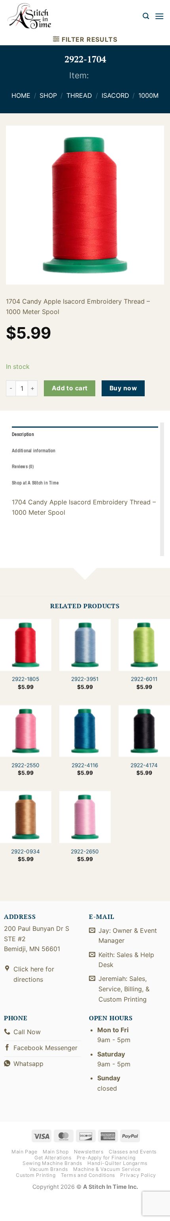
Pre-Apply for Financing (106, 1158)
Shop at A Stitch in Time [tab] (35, 483)
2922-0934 (25, 851)
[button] (146, 16)
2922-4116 (85, 765)
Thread (79, 95)
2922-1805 (25, 679)
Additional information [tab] (34, 450)
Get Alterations (52, 1158)
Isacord (115, 95)
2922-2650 (85, 851)
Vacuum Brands (48, 1169)
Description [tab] (23, 434)
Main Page (24, 1152)
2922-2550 (25, 765)
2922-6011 (144, 679)
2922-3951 (84, 679)
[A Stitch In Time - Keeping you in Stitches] (33, 16)
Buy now (123, 388)
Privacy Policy (138, 1175)
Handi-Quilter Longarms (117, 1163)
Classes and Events (133, 1152)
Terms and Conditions (88, 1175)
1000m (148, 95)
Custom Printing (35, 1175)
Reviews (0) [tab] (23, 466)
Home (20, 95)
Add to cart (70, 388)
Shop (48, 95)
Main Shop (56, 1152)
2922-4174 (144, 765)
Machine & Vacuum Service (107, 1169)
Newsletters (89, 1152)
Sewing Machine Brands (52, 1163)
